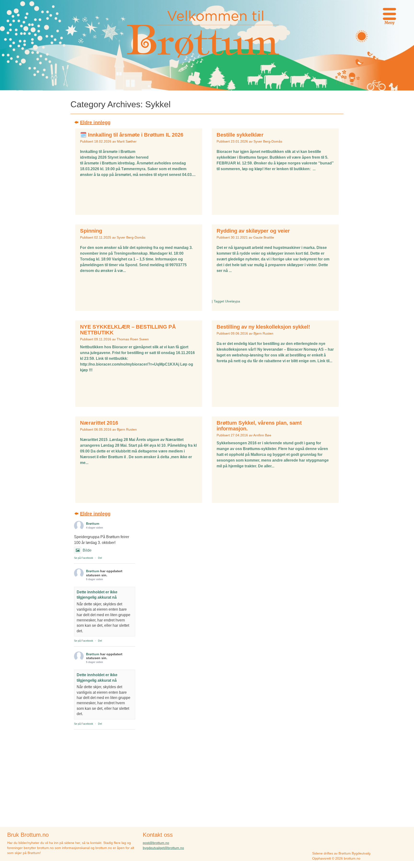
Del (100, 557)
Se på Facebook (83, 557)
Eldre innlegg (95, 122)
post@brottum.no (156, 843)
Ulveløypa (232, 301)
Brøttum (92, 523)
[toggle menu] (389, 13)
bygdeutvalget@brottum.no (163, 848)
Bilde (87, 550)
